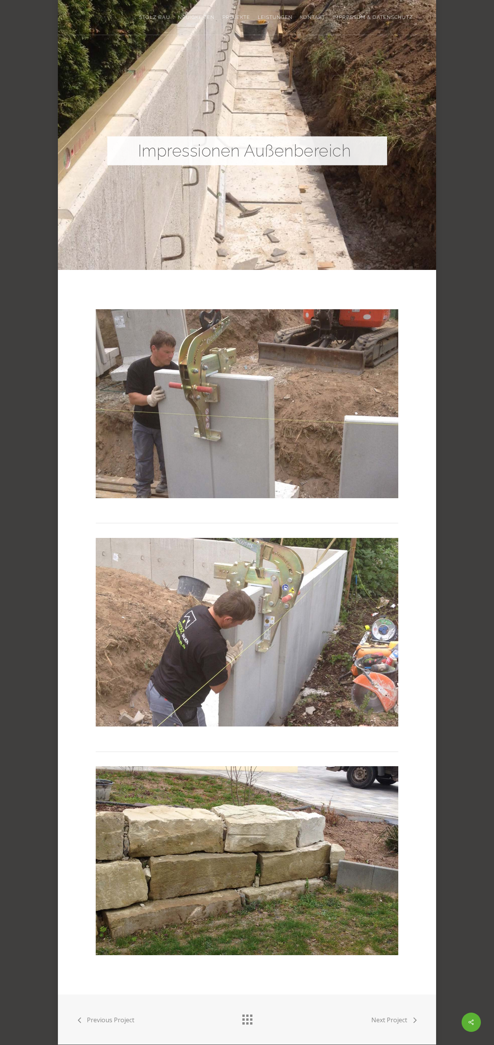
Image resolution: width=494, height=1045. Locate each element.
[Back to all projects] (247, 1017)
